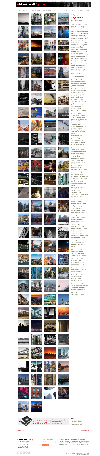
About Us (80, 10)
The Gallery (66, 10)
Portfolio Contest (47, 10)
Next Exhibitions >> (83, 430)
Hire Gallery (57, 10)
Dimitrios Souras (85, 454)
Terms (73, 10)
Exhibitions (26, 10)
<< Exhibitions (21, 430)
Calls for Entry (35, 10)
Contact (87, 10)
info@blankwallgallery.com (24, 447)
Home (19, 10)
